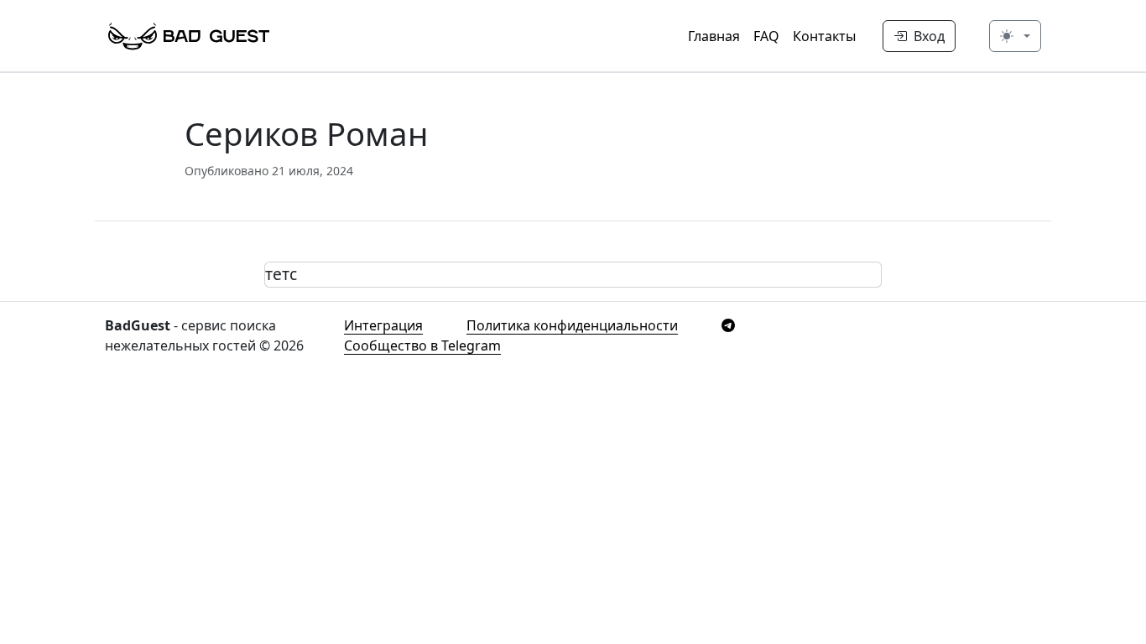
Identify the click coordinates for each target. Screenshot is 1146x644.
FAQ (766, 36)
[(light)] (1015, 36)
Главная (714, 36)
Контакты (824, 36)
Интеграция (383, 325)
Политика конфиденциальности (572, 325)
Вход (927, 36)
